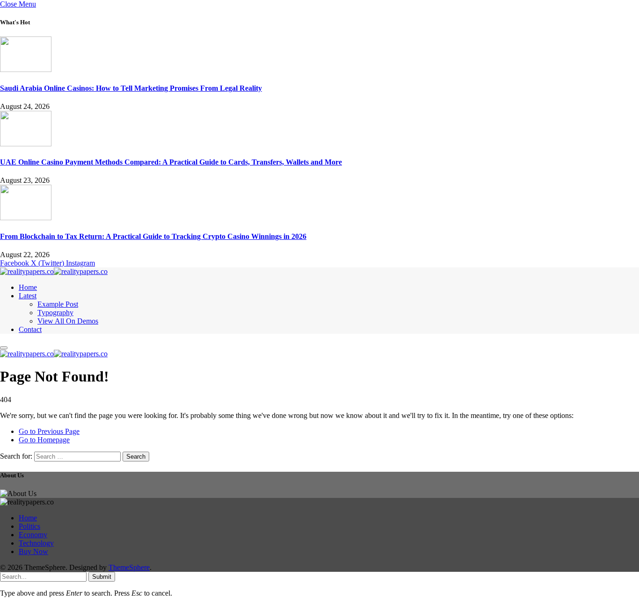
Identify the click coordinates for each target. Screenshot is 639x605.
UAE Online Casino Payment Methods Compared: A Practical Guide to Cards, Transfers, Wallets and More (171, 162)
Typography (55, 313)
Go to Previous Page (49, 431)
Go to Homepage (44, 440)
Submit (101, 576)
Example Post (57, 304)
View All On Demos (67, 321)
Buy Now (33, 551)
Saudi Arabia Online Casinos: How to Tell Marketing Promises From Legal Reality (131, 88)
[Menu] (3, 347)
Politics (29, 526)
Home (28, 287)
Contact (30, 329)
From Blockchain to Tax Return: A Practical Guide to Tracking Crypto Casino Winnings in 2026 (153, 236)
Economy (33, 535)
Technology (36, 543)
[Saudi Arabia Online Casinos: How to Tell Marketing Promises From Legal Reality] (25, 69)
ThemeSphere (129, 567)
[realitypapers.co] (54, 271)
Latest (27, 296)
